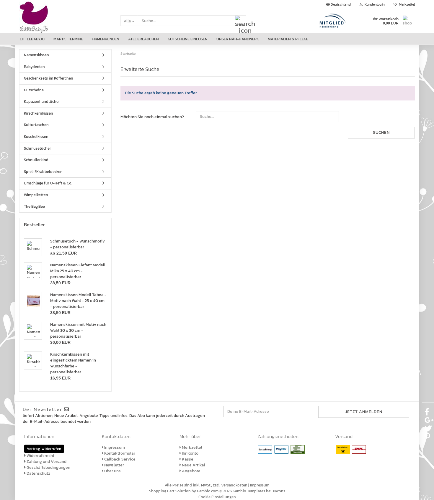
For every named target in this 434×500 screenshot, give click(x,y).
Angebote (190, 471)
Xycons (279, 491)
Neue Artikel (193, 465)
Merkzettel (406, 4)
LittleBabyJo (32, 39)
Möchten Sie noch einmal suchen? (152, 117)
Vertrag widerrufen (44, 448)
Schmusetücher (37, 148)
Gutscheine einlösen (188, 39)
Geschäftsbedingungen (48, 467)
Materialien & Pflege (288, 39)
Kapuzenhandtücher (42, 101)
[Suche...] (240, 21)
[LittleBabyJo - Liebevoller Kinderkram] (65, 21)
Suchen (381, 132)
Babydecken (34, 67)
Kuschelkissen (36, 136)
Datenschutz (38, 473)
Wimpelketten (36, 195)
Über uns (112, 471)
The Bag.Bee (34, 206)
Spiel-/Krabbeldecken (43, 171)
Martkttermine (68, 39)
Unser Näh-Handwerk (237, 39)
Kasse (187, 459)
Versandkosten (234, 485)
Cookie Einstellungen (217, 497)
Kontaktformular (119, 453)
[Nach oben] (422, 491)
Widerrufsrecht (40, 456)
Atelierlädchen (143, 39)
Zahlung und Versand (46, 461)
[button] (338, 4)
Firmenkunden (105, 39)
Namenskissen (36, 55)
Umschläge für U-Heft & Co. (48, 183)
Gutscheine (34, 90)
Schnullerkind (36, 160)
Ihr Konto (189, 453)
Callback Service (119, 459)
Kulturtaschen (36, 125)
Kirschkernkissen (38, 113)
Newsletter (113, 465)
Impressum (114, 447)
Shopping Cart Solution (170, 491)
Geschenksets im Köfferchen (48, 78)
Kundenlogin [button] (374, 4)
